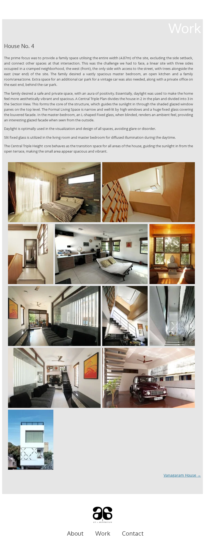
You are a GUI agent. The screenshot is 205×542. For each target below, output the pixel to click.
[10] (54, 378)
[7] (30, 440)
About (75, 533)
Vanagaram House (182, 475)
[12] (172, 254)
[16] (148, 192)
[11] (125, 316)
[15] (30, 254)
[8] (148, 378)
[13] (54, 316)
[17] (54, 192)
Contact (133, 533)
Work (102, 533)
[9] (172, 316)
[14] (101, 254)
